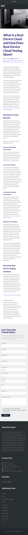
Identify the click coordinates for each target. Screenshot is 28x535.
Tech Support (5, 504)
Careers (4, 496)
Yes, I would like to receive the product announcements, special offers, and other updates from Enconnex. (14, 410)
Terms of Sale (5, 516)
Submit (6, 415)
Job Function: (4, 367)
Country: (3, 379)
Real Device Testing (13, 62)
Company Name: (5, 373)
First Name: (3, 343)
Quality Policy (5, 507)
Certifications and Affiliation (8, 499)
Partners (4, 493)
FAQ (3, 521)
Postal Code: (4, 391)
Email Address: (4, 355)
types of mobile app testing (12, 215)
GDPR (3, 502)
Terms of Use (5, 519)
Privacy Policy (5, 513)
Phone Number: (4, 361)
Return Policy (5, 510)
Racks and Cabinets (8, 60)
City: (2, 385)
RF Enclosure (21, 62)
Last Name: (3, 349)
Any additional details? (6, 397)
